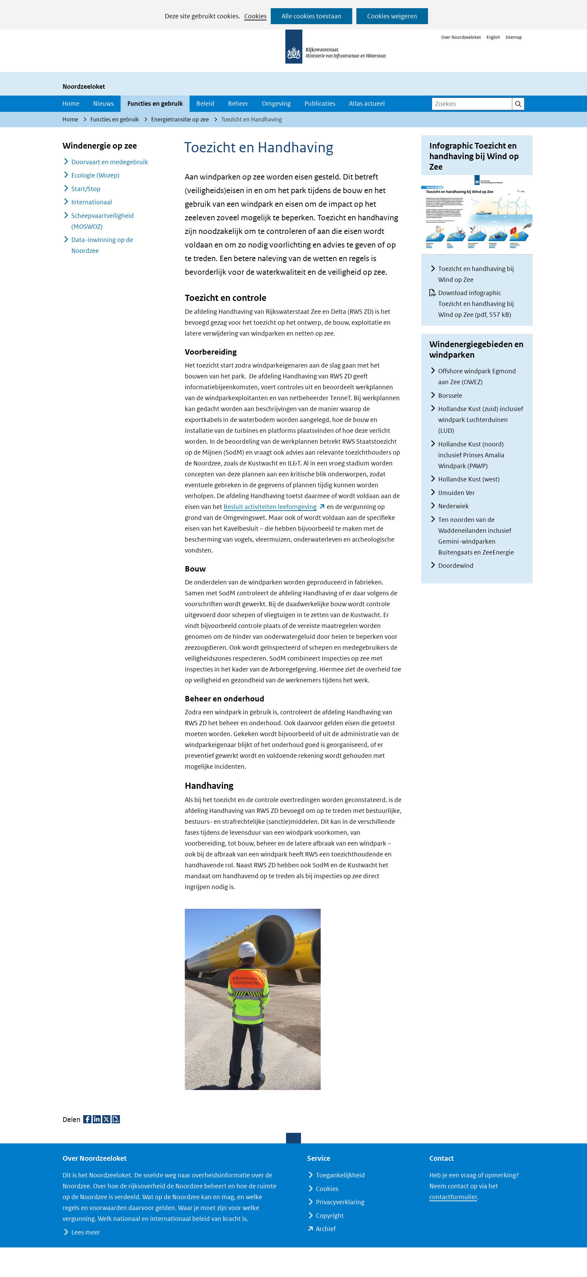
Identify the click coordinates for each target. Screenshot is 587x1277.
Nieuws (103, 103)
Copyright (330, 1216)
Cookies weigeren (392, 16)
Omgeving (276, 103)
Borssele (450, 395)
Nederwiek (453, 506)
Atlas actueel (367, 103)
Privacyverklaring (340, 1202)
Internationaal (91, 202)
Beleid (205, 103)
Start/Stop (86, 189)
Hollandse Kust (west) (469, 479)
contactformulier (453, 1197)
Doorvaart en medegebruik (109, 162)
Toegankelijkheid (340, 1175)
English (493, 37)
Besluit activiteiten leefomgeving (274, 507)
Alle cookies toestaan (311, 16)
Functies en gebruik (155, 103)
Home (70, 103)
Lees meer (85, 1232)
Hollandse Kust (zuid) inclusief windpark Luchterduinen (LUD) (480, 420)
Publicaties (319, 103)
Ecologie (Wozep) (95, 175)
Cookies (255, 16)
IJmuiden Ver (456, 493)
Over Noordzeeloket (461, 37)
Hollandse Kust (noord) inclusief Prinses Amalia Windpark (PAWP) (471, 455)
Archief (326, 1229)
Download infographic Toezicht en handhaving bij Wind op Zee (476, 304)
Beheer (238, 103)
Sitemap (513, 37)
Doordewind (456, 565)
